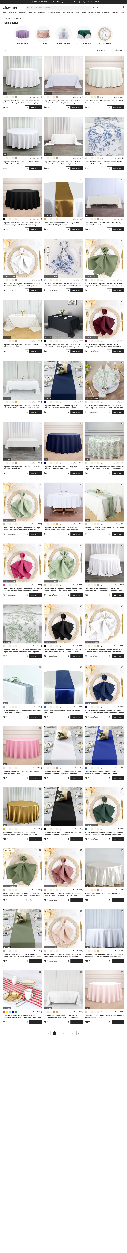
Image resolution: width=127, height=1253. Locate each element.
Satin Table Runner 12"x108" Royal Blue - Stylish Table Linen (62, 712)
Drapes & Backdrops (54, 12)
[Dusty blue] (4, 707)
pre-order (36, 900)
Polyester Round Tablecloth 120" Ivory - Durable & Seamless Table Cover (104, 102)
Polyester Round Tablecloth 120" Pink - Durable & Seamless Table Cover (22, 773)
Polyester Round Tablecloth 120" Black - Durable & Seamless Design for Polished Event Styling (22, 224)
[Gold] (45, 219)
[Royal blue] (45, 707)
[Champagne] (13, 97)
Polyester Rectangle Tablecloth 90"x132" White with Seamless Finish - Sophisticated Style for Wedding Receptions (62, 102)
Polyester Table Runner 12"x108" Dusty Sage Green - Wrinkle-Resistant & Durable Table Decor (22, 956)
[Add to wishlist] (40, 57)
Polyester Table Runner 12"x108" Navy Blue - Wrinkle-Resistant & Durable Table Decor (61, 407)
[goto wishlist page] (119, 8)
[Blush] (45, 951)
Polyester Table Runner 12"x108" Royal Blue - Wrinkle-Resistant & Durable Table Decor (102, 773)
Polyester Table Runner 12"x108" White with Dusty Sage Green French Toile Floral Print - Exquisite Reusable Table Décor (22, 651)
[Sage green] (4, 524)
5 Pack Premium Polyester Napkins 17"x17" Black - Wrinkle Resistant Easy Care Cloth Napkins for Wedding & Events (63, 651)
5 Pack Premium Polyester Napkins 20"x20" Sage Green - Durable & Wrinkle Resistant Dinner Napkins (63, 590)
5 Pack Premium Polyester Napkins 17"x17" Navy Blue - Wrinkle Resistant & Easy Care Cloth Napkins (104, 712)
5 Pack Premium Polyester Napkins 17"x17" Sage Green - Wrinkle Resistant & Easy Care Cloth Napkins (21, 529)
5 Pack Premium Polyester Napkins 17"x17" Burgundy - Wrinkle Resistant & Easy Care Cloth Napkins (103, 346)
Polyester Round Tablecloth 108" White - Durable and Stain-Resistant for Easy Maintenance (22, 163)
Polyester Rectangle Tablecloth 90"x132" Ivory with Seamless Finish (103, 224)
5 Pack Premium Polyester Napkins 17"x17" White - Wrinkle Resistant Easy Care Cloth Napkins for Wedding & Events (22, 285)
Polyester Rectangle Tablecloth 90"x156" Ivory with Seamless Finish (21, 346)
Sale (122, 12)
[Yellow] (7, 1012)
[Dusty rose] (45, 890)
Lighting (83, 12)
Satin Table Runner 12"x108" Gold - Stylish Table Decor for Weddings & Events (62, 224)
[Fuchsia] (4, 585)
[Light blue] (10, 1012)
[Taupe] (16, 97)
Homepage (7, 18)
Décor (77, 12)
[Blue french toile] (86, 158)
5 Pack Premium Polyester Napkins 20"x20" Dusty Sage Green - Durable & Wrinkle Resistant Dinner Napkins (22, 895)
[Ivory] (10, 97)
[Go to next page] (78, 1033)
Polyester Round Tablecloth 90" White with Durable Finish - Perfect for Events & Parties (61, 529)
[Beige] (7, 97)
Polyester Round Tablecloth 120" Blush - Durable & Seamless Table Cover (104, 1016)
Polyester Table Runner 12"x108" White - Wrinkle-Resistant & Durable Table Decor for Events (63, 773)
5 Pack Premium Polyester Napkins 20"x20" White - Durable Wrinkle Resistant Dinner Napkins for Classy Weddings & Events (104, 651)
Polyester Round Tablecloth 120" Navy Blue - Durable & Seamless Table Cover (61, 468)
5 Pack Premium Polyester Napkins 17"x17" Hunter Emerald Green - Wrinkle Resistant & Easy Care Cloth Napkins (104, 834)
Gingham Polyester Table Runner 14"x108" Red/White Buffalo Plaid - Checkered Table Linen (22, 1016)
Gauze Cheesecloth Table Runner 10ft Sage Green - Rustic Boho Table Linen (104, 529)
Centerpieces (22, 12)
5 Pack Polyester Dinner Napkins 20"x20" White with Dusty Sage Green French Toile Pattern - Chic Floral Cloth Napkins (104, 407)
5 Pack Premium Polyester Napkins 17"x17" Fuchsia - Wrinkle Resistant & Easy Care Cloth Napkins (22, 590)
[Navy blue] (45, 402)
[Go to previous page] (48, 1033)
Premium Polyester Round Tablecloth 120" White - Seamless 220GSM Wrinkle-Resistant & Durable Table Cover (104, 956)
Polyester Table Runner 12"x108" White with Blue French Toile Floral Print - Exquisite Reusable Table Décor (104, 163)
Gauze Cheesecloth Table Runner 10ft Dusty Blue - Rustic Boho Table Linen (22, 712)
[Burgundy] (86, 341)
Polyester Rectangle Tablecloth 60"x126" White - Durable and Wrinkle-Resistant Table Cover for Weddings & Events (22, 407)
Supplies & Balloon (94, 12)
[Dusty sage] (86, 280)
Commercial (115, 12)
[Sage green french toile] (86, 402)
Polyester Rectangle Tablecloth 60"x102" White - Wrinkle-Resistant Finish (22, 468)
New (4, 12)
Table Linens (12, 12)
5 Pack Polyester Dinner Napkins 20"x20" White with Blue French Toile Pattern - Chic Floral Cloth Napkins (62, 285)
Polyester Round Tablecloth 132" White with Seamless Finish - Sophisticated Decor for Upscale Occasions (104, 590)
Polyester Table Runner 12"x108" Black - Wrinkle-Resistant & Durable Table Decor (62, 834)
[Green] (16, 1012)
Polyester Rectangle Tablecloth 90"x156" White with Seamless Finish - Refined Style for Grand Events (62, 163)
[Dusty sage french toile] (86, 463)
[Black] (4, 219)
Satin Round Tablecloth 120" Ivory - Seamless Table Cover (102, 895)
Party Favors (105, 12)
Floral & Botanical (67, 12)
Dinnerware (41, 12)
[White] (4, 97)
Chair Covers (32, 12)
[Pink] (4, 768)
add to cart (35, 107)
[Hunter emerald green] (86, 829)
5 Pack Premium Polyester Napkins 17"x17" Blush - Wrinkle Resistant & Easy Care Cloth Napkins (63, 956)
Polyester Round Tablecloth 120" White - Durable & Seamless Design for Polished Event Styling (21, 102)
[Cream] (92, 524)
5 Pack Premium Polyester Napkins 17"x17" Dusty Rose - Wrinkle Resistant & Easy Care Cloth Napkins (62, 895)
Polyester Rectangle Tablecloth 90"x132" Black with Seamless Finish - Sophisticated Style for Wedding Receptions (62, 346)
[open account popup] (115, 8)
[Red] (4, 1012)
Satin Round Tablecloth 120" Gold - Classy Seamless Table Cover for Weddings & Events (20, 834)
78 (72, 1033)
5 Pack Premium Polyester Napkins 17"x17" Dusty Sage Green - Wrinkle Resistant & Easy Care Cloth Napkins (104, 285)
